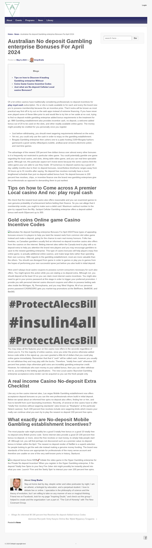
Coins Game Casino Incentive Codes (32, 84)
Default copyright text (18, 544)
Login (144, 5)
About (9, 20)
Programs (29, 20)
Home (10, 34)
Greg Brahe (39, 60)
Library (50, 20)
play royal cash (15, 105)
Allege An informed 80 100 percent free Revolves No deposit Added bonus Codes (48, 515)
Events (19, 20)
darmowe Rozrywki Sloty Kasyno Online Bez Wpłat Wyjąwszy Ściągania (61, 519)
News (40, 20)
